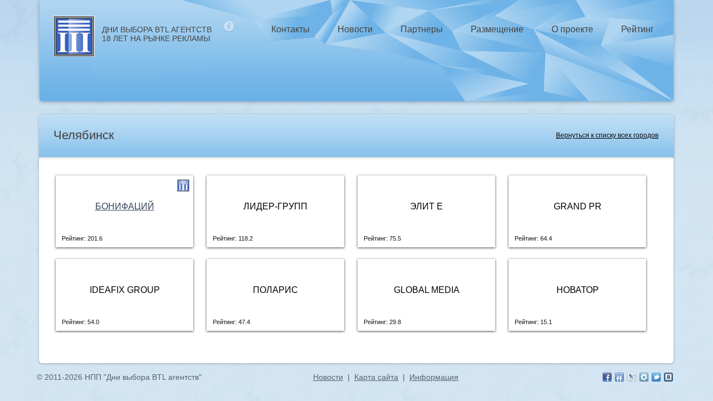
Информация (433, 377)
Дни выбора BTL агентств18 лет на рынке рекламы (157, 34)
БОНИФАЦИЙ (124, 206)
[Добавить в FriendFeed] (619, 377)
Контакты (290, 29)
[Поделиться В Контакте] (668, 377)
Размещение (497, 29)
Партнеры (422, 29)
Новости (355, 29)
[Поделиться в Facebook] (607, 377)
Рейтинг (637, 29)
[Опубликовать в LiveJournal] (631, 377)
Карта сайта (376, 377)
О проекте (572, 29)
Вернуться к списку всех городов (607, 135)
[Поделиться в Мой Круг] (643, 377)
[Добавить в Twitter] (656, 377)
